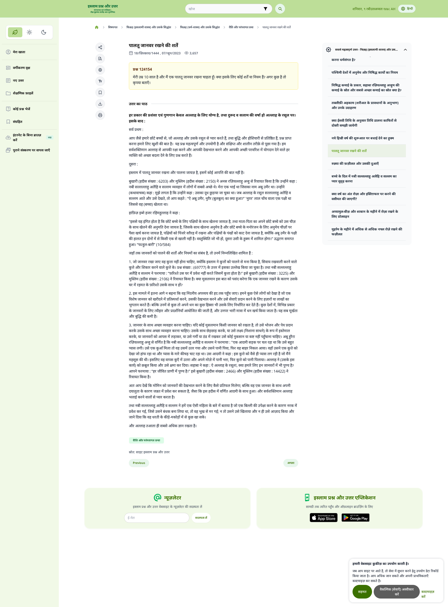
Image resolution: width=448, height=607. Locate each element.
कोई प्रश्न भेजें (21, 109)
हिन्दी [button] (410, 9)
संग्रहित (17, 122)
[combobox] (225, 8)
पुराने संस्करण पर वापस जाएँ (31, 150)
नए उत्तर (18, 80)
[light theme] (29, 32)
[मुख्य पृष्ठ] (97, 27)
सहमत (362, 591)
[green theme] (15, 32)
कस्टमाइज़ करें (427, 594)
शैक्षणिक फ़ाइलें (23, 93)
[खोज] (280, 9)
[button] (100, 47)
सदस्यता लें (201, 518)
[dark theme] (43, 32)
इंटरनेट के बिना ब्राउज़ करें (32, 137)
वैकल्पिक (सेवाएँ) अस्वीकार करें (397, 591)
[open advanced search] (265, 8)
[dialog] (396, 580)
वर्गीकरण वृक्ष (21, 68)
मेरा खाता (19, 52)
